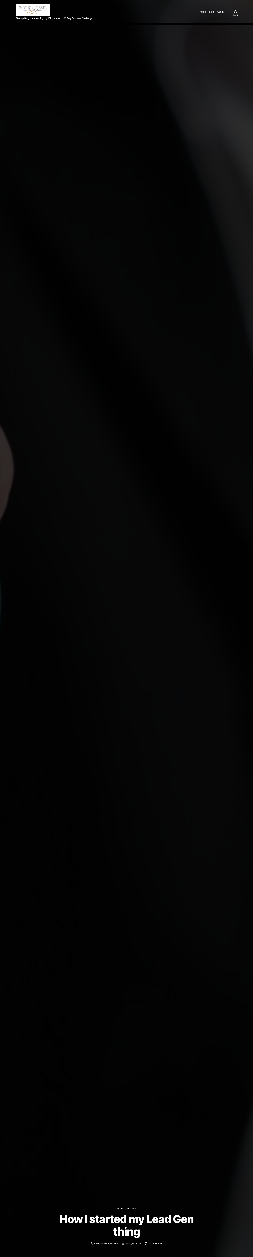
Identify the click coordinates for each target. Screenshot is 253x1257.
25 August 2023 (133, 1243)
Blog (211, 11)
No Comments (155, 1243)
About (220, 11)
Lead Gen (130, 1208)
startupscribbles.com (107, 1243)
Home (203, 11)
